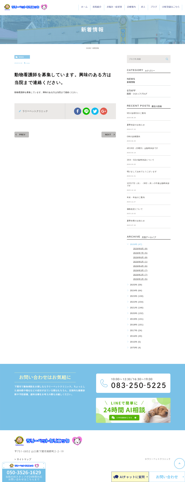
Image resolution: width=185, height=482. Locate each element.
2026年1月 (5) (140, 279)
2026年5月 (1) (140, 261)
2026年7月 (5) (140, 253)
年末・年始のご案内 (136, 197)
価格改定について (135, 209)
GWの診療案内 (133, 136)
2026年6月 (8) (140, 257)
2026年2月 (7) (140, 274)
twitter (95, 111)
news (21, 57)
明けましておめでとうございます (142, 171)
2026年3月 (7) (140, 270)
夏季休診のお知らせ (136, 125)
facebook (77, 111)
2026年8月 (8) (140, 248)
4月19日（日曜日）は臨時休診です (142, 148)
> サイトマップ (22, 459)
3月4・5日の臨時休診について (140, 160)
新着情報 (95, 48)
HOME (88, 48)
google (103, 111)
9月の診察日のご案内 (136, 113)
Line (86, 111)
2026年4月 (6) (140, 266)
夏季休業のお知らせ (136, 221)
